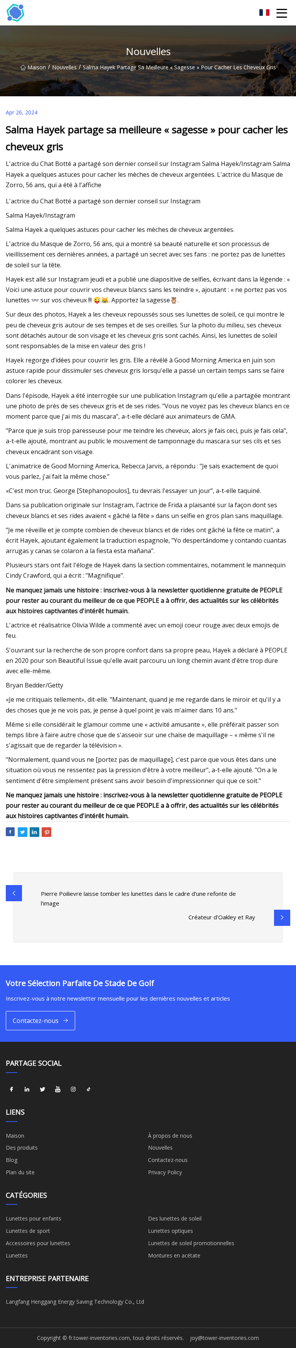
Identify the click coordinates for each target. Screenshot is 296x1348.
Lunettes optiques (170, 1230)
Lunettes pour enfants (33, 1218)
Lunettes (17, 1255)
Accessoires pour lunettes (38, 1243)
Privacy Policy (165, 1172)
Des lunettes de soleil (175, 1218)
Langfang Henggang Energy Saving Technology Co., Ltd (75, 1301)
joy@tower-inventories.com (224, 1337)
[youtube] (58, 1089)
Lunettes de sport (28, 1230)
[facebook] (11, 1089)
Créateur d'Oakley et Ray (221, 917)
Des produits (22, 1147)
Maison (36, 67)
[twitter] (42, 1089)
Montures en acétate (174, 1255)
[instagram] (73, 1089)
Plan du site (20, 1172)
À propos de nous (170, 1135)
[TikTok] (88, 1089)
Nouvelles (64, 67)
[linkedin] (27, 1089)
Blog (11, 1160)
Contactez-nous (36, 1020)
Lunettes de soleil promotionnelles (191, 1243)
